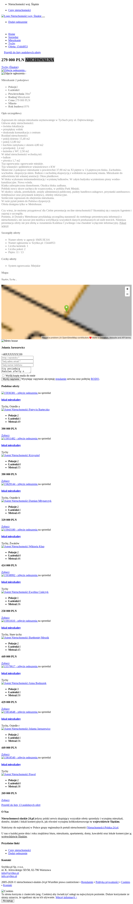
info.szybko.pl (9, 876)
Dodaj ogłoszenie (17, 853)
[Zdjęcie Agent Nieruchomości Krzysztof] (20, 455)
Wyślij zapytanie (11, 379)
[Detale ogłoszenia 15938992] (19, 575)
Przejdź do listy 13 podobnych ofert (20, 804)
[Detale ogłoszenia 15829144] (19, 484)
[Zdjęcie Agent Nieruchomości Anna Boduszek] (23, 683)
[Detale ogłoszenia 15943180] (19, 529)
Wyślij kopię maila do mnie (20, 375)
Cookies (125, 882)
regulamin (60, 378)
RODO (95, 378)
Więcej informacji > (66, 897)
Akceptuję (8, 900)
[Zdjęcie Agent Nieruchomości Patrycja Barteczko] (25, 409)
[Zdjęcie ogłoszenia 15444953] (13, 70)
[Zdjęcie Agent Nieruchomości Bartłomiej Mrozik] (25, 637)
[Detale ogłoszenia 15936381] (19, 392)
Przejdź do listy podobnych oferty (22, 52)
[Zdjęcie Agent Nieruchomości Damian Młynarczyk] (26, 500)
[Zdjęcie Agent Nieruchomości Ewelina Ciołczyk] (24, 592)
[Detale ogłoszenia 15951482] (19, 438)
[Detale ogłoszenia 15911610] (19, 620)
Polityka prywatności (107, 882)
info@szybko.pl (10, 873)
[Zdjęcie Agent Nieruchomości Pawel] (18, 774)
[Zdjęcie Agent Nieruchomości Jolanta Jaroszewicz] (25, 728)
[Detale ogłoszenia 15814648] (19, 711)
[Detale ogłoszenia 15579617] (19, 666)
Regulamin (87, 882)
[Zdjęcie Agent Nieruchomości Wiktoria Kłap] (22, 546)
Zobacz (5, 435)
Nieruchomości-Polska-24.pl (102, 827)
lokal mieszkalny (11, 399)
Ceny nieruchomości (19, 10)
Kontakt (7, 885)
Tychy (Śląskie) (10, 67)
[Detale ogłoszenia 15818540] (19, 757)
